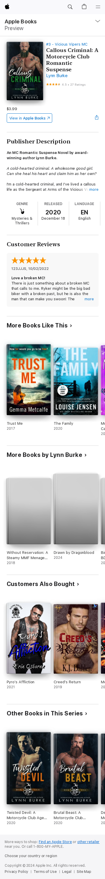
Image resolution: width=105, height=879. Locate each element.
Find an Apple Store (55, 842)
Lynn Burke (57, 75)
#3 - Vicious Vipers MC (67, 44)
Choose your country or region (31, 856)
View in (27, 118)
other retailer (88, 842)
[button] (70, 7)
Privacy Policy (16, 872)
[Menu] (98, 7)
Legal (66, 872)
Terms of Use (45, 872)
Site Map (84, 872)
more (94, 189)
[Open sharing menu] (96, 118)
